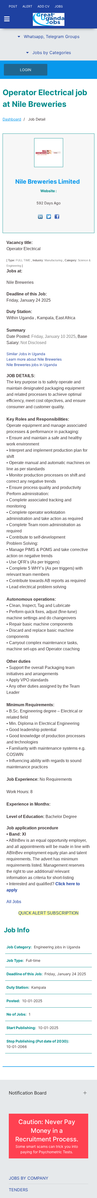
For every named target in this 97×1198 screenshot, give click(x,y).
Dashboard (12, 119)
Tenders (18, 1189)
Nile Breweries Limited (47, 181)
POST (13, 6)
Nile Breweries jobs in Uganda (31, 364)
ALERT (27, 6)
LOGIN (25, 70)
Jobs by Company (28, 1178)
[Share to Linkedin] (40, 216)
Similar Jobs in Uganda (25, 354)
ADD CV (43, 6)
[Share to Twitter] (48, 216)
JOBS (59, 6)
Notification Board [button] (28, 1093)
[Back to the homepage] (48, 19)
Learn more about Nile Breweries (34, 359)
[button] (48, 36)
